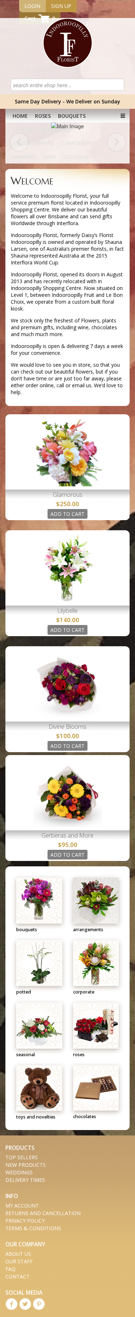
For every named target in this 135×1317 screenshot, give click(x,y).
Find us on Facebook (11, 1304)
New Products (25, 1164)
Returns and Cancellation (43, 1213)
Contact (17, 1276)
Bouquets (72, 115)
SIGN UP (61, 6)
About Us (18, 1253)
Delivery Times (25, 1180)
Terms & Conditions (33, 1228)
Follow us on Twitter (25, 1304)
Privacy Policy (25, 1220)
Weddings (19, 1172)
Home (20, 115)
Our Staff (19, 1261)
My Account (22, 1205)
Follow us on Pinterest (39, 1304)
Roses (43, 115)
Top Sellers (21, 1157)
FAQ (10, 1268)
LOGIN (32, 6)
